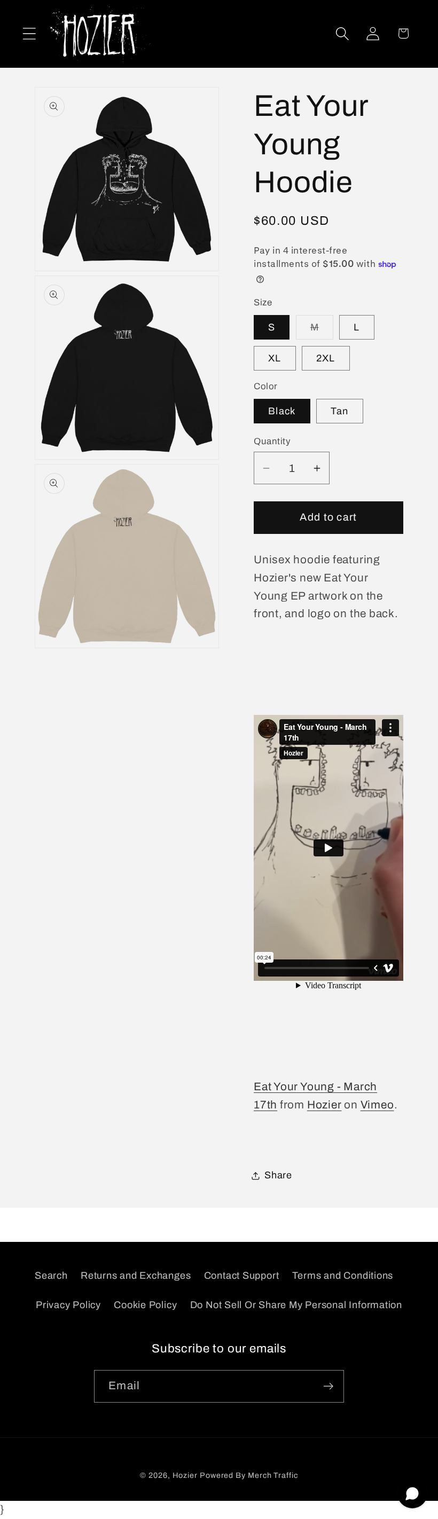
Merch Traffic (273, 1475)
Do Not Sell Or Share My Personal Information (296, 1305)
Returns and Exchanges (136, 1275)
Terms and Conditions (343, 1275)
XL (274, 358)
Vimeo (377, 1105)
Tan (340, 411)
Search (51, 1275)
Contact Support (241, 1275)
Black (282, 411)
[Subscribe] (328, 1386)
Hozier (324, 1105)
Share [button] (278, 1175)
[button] (29, 33)
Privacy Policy (68, 1305)
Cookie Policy (145, 1305)
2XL (325, 358)
